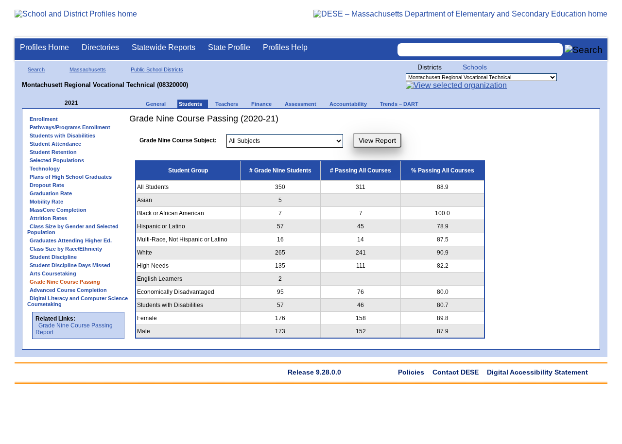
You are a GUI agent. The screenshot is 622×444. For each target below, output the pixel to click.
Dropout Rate (47, 185)
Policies (411, 372)
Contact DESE (455, 372)
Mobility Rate (46, 202)
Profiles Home (44, 47)
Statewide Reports (163, 47)
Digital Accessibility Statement (537, 372)
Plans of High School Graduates (71, 177)
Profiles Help (285, 47)
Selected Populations (57, 160)
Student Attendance (55, 144)
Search (36, 69)
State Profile (229, 47)
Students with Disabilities (62, 135)
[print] (481, 122)
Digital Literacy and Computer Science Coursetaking (77, 301)
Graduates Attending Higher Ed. (71, 240)
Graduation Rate (51, 193)
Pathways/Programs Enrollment (70, 127)
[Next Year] (91, 103)
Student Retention (53, 152)
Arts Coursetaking (53, 273)
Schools (475, 67)
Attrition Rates (48, 218)
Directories (100, 47)
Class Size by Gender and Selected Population (73, 229)
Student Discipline (53, 257)
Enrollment (44, 119)
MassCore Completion (58, 210)
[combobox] (480, 49)
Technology (45, 168)
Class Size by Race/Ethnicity (66, 249)
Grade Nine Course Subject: (178, 140)
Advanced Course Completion (68, 290)
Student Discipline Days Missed (70, 265)
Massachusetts (87, 69)
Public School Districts (157, 69)
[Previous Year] (58, 103)
